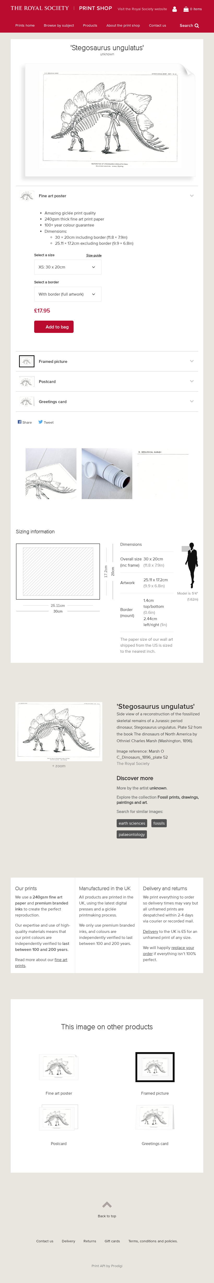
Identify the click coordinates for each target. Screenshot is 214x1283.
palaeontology (132, 834)
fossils (159, 823)
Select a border (46, 282)
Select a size (68, 255)
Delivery (150, 931)
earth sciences (132, 823)
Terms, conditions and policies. (153, 1241)
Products (90, 25)
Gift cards (112, 1241)
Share (27, 422)
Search (186, 25)
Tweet (49, 422)
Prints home (25, 25)
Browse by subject (59, 25)
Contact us (157, 25)
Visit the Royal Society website (142, 9)
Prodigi (116, 1266)
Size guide (94, 255)
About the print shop (123, 25)
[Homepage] (61, 9)
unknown (107, 54)
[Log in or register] (175, 9)
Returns (90, 1241)
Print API (98, 1266)
